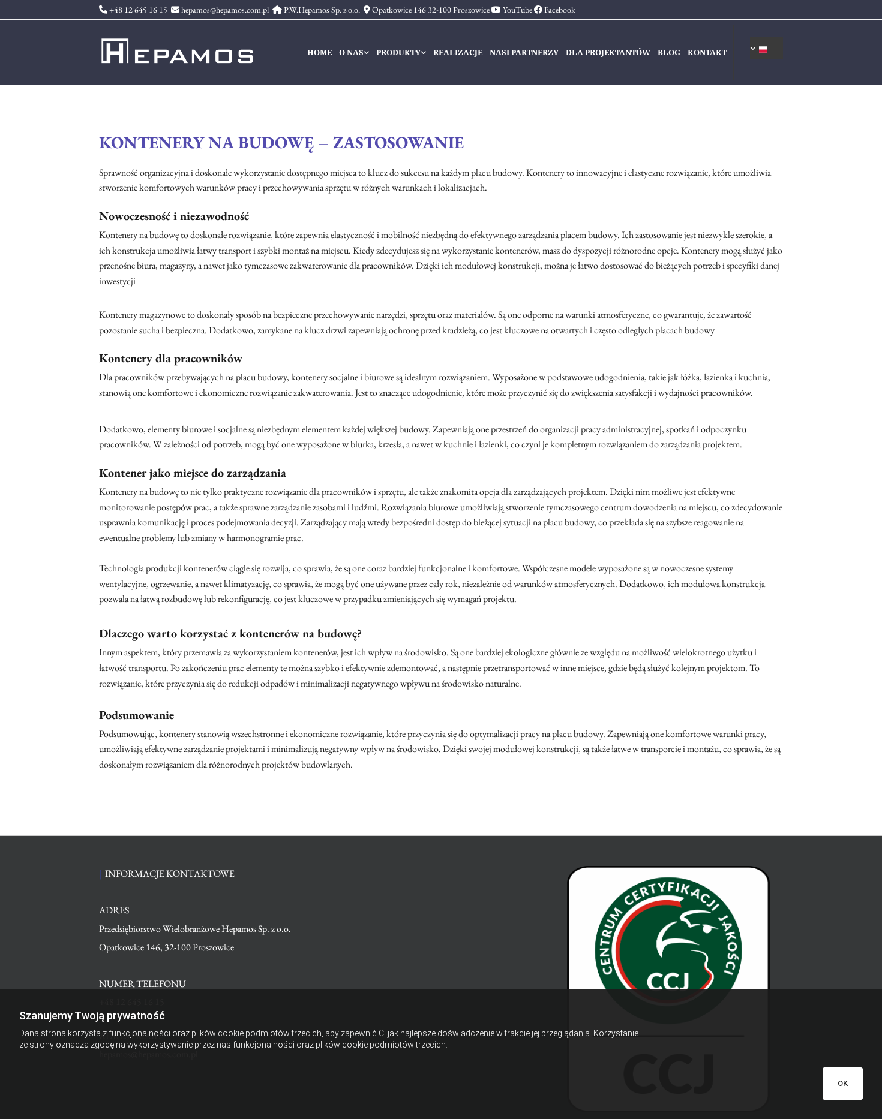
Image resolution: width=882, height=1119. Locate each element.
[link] (357, 52)
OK (843, 1083)
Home (319, 52)
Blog (669, 52)
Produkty (398, 52)
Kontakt (707, 52)
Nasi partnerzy (524, 52)
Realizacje (457, 52)
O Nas (351, 52)
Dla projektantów (608, 52)
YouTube (517, 9)
